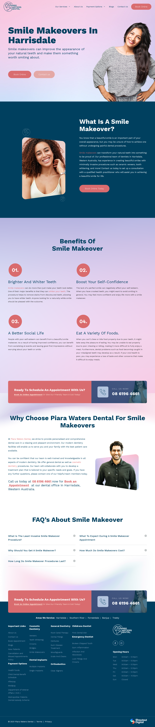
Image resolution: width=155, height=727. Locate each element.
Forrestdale (93, 618)
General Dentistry (60, 626)
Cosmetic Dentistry (34, 627)
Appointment (18, 485)
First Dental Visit (79, 633)
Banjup (105, 618)
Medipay (12, 685)
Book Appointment (16, 641)
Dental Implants (38, 660)
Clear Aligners (57, 671)
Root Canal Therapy (59, 633)
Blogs (111, 6)
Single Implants (36, 670)
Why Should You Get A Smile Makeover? (32, 550)
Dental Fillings (57, 637)
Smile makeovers (87, 153)
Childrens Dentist (81, 626)
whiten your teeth (57, 291)
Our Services (61, 6)
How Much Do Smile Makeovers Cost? (102, 550)
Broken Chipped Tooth (82, 643)
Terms (39, 721)
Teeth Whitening (36, 640)
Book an (70, 481)
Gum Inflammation (80, 647)
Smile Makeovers (37, 652)
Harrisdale (61, 618)
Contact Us (123, 6)
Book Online (141, 6)
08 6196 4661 (126, 394)
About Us (78, 6)
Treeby (115, 618)
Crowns (32, 644)
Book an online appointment (28, 394)
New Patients (14, 649)
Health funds (14, 670)
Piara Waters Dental (21, 439)
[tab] (42, 538)
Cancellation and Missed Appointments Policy (18, 656)
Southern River (77, 618)
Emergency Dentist (82, 636)
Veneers (33, 635)
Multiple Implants (37, 666)
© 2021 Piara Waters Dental (21, 721)
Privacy (48, 721)
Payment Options (94, 6)
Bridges (32, 648)
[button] (19, 74)
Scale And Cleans (58, 656)
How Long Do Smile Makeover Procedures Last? (37, 561)
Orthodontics (58, 664)
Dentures (55, 641)
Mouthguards (56, 652)
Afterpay (12, 681)
